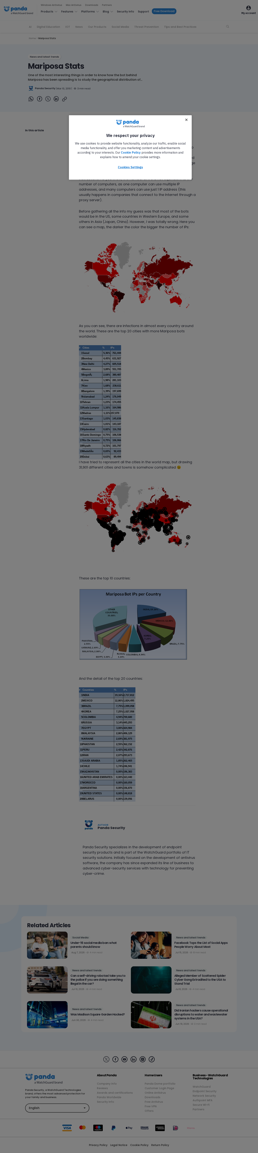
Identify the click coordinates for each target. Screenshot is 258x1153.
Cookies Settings (130, 167)
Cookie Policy (131, 152)
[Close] (186, 120)
